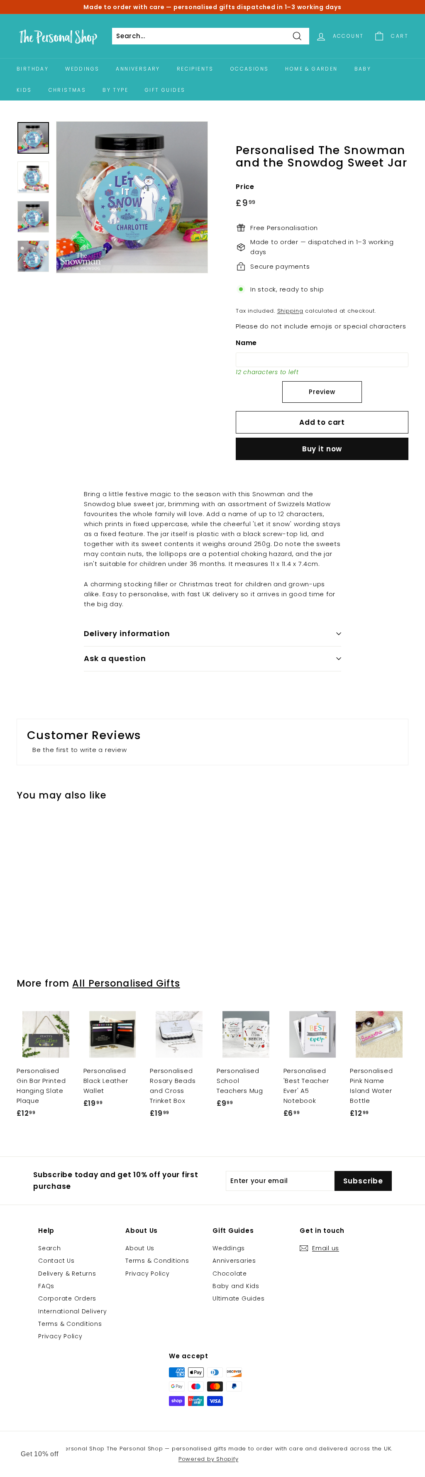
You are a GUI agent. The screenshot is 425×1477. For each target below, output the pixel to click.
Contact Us (56, 1261)
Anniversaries (234, 1261)
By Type (115, 89)
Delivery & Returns (67, 1273)
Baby (362, 68)
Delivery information (127, 633)
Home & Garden (311, 68)
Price (245, 186)
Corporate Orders (67, 1298)
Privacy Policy (60, 1336)
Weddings (82, 68)
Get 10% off (40, 1453)
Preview (322, 391)
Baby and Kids (235, 1286)
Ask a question (115, 658)
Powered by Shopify (208, 1459)
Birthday (33, 68)
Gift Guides (165, 89)
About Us (139, 1248)
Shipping (290, 310)
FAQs (46, 1286)
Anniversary (138, 68)
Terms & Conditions (70, 1324)
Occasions (249, 68)
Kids (24, 89)
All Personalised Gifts (126, 983)
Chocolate (229, 1273)
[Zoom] (132, 197)
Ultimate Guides (238, 1298)
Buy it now (322, 449)
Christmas (67, 89)
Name (246, 343)
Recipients (195, 68)
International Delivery (72, 1311)
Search (49, 1248)
